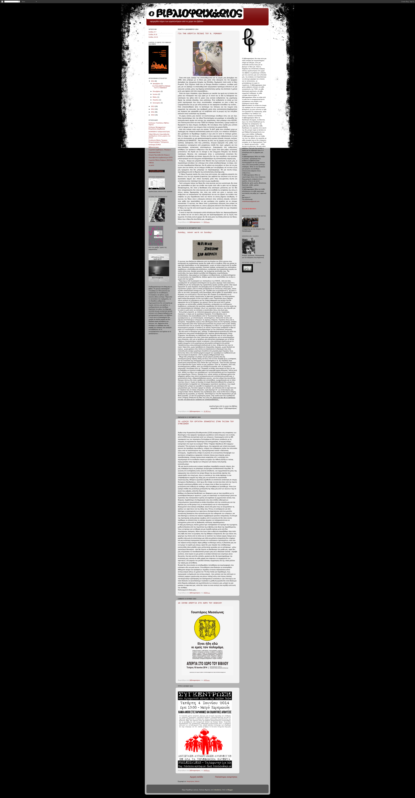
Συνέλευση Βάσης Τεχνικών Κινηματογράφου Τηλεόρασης (159, 141)
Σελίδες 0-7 (152, 32)
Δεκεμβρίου (157, 83)
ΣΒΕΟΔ (151, 163)
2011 (153, 112)
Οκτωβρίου (157, 91)
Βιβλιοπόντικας (154, 147)
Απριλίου (156, 100)
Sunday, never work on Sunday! (195, 232)
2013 (153, 106)
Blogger (230, 790)
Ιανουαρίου (157, 103)
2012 (153, 109)
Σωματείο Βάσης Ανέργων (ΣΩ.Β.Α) (160, 160)
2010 (153, 115)
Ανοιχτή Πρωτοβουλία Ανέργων (159, 155)
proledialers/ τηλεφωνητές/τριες (159, 131)
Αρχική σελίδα (196, 777)
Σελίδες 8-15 (153, 34)
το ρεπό (151, 165)
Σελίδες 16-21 (153, 37)
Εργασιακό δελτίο (154, 152)
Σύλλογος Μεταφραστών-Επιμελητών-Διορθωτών (157, 128)
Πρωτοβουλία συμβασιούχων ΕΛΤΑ (160, 157)
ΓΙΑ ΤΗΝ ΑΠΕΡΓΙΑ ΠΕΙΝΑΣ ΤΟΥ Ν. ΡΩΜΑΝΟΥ (200, 34)
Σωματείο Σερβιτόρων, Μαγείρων (160, 150)
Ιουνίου (155, 94)
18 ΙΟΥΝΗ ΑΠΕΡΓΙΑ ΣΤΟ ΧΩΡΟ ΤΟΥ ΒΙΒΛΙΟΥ (200, 603)
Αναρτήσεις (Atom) (193, 781)
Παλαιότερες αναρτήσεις (226, 777)
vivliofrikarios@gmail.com (250, 201)
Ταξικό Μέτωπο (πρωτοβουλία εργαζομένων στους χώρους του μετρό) (159, 135)
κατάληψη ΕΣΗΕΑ (155, 144)
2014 (153, 81)
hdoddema (217, 790)
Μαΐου (155, 97)
